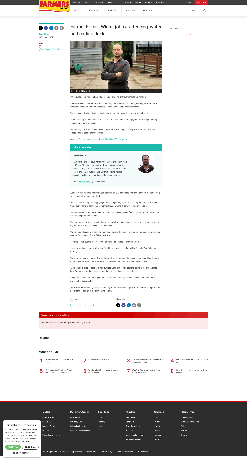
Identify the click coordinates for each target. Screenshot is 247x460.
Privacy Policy (91, 452)
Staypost (148, 2)
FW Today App (76, 422)
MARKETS (113, 10)
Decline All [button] (30, 447)
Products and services (51, 435)
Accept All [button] (13, 447)
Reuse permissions (133, 439)
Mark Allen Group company (72, 452)
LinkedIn (157, 426)
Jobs (119, 2)
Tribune (184, 426)
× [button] (38, 423)
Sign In (188, 2)
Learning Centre (48, 426)
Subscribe (201, 2)
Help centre (130, 417)
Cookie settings (145, 452)
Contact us (130, 422)
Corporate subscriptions (80, 431)
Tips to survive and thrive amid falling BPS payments (103, 139)
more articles (84, 181)
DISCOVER (130, 10)
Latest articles (48, 417)
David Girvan (44, 34)
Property (110, 2)
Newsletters (75, 417)
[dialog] (22, 438)
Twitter (157, 422)
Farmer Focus (45, 49)
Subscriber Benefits (78, 426)
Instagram (158, 435)
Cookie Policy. (24, 442)
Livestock (57, 49)
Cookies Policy (106, 452)
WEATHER (147, 10)
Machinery (102, 426)
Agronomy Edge (188, 417)
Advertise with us (133, 426)
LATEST (77, 10)
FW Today (76, 2)
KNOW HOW (94, 10)
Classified (99, 2)
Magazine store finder (135, 435)
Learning (87, 2)
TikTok (156, 439)
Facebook (157, 417)
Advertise (160, 2)
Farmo (138, 2)
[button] (22, 453)
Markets (45, 431)
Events (184, 435)
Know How (54, 322)
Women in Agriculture (190, 422)
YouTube (157, 431)
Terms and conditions (125, 452)
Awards (128, 2)
